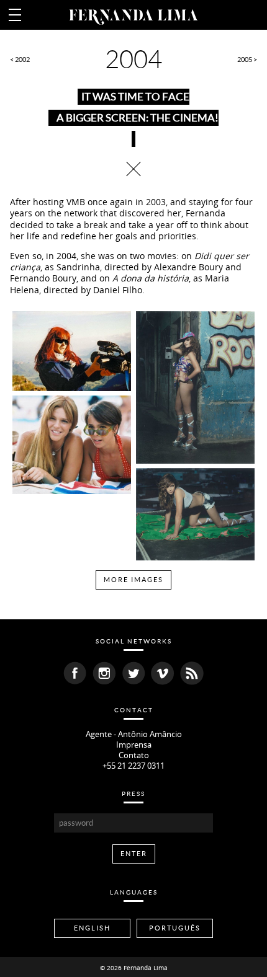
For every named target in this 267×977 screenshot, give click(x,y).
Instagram (104, 673)
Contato (134, 755)
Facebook (75, 673)
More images (133, 579)
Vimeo (162, 673)
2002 (22, 59)
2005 (244, 59)
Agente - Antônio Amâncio (134, 734)
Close (133, 169)
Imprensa (134, 744)
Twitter (133, 673)
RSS (191, 673)
